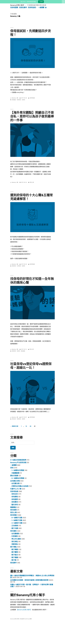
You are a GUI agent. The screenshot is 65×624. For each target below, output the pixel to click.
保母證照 (14, 499)
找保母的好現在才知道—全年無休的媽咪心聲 (32, 280)
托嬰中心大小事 (15, 489)
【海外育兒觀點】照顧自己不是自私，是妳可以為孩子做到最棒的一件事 (32, 116)
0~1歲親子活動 (16, 518)
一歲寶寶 (41, 7)
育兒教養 (13, 515)
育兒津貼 (14, 541)
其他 (11, 468)
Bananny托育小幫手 (17, 5)
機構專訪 (13, 507)
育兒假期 (13, 510)
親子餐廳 (14, 557)
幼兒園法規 (15, 483)
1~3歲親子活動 (16, 520)
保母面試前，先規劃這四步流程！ (30, 33)
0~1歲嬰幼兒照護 (17, 478)
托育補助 (14, 536)
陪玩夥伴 (13, 563)
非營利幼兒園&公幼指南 (19, 486)
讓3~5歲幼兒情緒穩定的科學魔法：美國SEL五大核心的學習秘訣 (32, 576)
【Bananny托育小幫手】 (24, 609)
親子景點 (13, 547)
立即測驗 (41, 1)
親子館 (13, 560)
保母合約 (14, 419)
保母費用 (14, 502)
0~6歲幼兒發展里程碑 (18, 460)
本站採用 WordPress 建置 (26, 618)
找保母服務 (14, 7)
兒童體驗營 (15, 473)
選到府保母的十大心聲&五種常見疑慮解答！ (31, 197)
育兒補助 (13, 531)
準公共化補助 (16, 539)
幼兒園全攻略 (15, 481)
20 (30, 426)
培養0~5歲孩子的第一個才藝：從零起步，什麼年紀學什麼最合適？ (31, 585)
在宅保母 (19, 266)
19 (26, 426)
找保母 (23, 99)
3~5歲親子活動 (17, 523)
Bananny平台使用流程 (18, 462)
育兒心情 (32, 182)
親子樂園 (14, 549)
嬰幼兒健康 (14, 476)
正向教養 (14, 526)
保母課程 (14, 497)
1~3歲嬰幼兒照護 (17, 470)
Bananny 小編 (15, 98)
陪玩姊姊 (23, 351)
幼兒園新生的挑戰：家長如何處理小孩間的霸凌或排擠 (29, 580)
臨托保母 (14, 505)
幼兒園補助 (15, 534)
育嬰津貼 (14, 544)
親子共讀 (14, 528)
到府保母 (19, 99)
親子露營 (14, 552)
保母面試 (14, 99)
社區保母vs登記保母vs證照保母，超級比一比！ (30, 366)
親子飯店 (14, 555)
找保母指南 (32, 7)
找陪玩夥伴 (23, 7)
